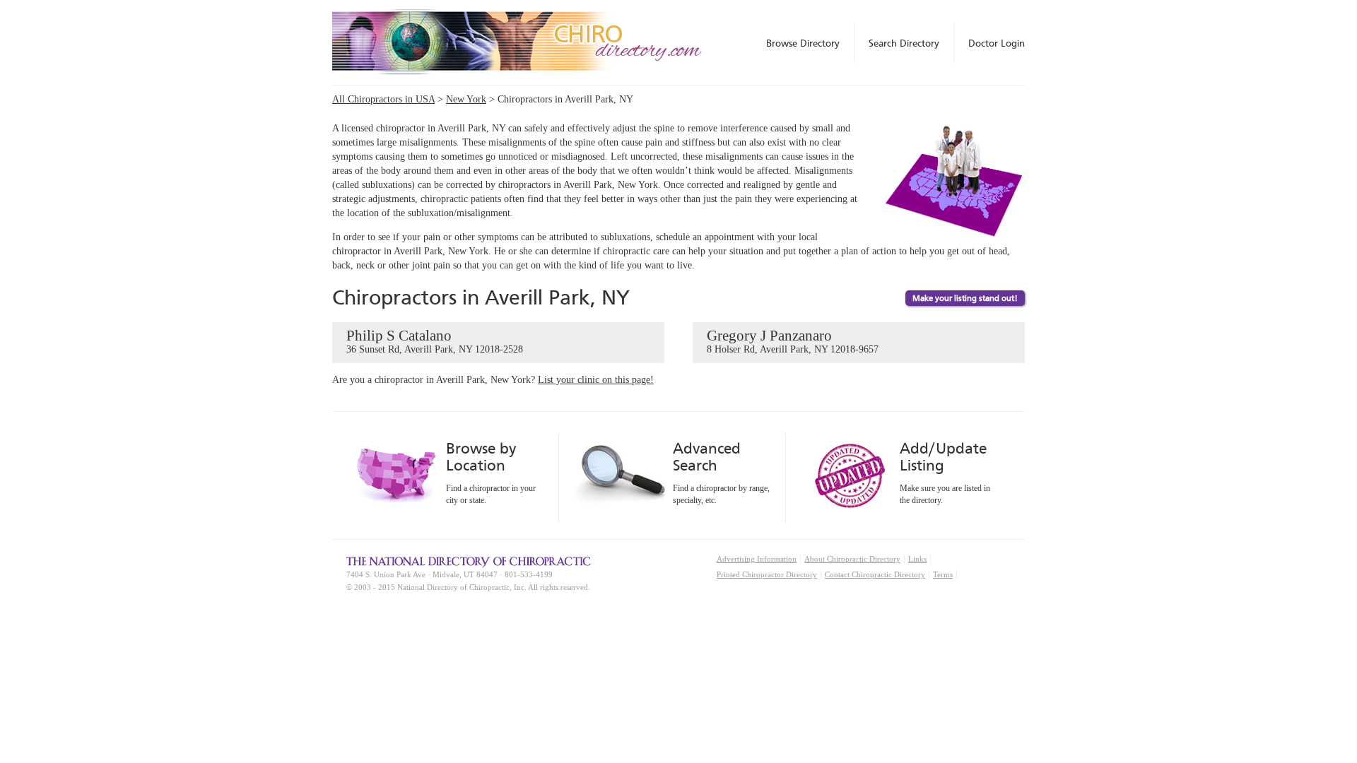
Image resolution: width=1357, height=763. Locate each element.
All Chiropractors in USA (383, 99)
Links (917, 559)
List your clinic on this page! (596, 379)
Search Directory (904, 43)
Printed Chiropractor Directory (767, 574)
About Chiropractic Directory (852, 559)
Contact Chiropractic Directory (875, 574)
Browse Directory (803, 43)
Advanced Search (707, 456)
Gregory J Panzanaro (793, 341)
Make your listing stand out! (965, 298)
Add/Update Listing (943, 456)
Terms (943, 574)
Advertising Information (757, 559)
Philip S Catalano (434, 341)
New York (466, 99)
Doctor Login (996, 43)
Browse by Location (481, 456)
